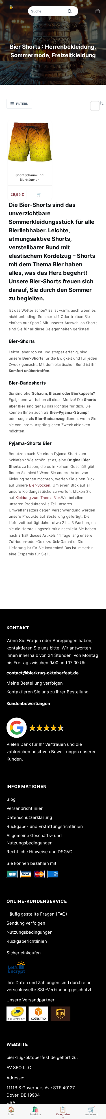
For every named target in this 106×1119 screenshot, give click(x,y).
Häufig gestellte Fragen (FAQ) (37, 914)
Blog (11, 799)
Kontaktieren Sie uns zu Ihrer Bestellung (47, 692)
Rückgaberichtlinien (27, 941)
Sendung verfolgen (26, 923)
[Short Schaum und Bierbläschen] (30, 142)
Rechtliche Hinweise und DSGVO (40, 851)
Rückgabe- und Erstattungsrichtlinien (45, 826)
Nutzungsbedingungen (30, 932)
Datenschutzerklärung (29, 817)
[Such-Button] (70, 11)
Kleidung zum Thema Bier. (38, 497)
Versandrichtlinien (25, 808)
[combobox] (46, 11)
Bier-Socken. (40, 485)
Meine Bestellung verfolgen (35, 683)
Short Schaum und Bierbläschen (30, 177)
